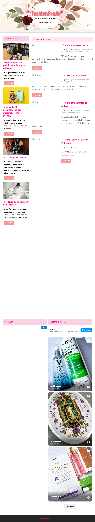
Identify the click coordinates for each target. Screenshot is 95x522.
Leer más (37, 68)
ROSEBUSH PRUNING (15, 157)
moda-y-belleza (79, 51)
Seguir (88, 330)
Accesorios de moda (78, 49)
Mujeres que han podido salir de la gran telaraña (14, 65)
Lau (67, 49)
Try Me (86, 51)
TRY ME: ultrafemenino (75, 75)
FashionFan (44, 518)
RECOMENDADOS (11, 38)
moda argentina (69, 51)
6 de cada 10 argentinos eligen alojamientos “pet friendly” (12, 111)
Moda (63, 51)
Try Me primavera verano (76, 45)
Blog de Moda (88, 49)
